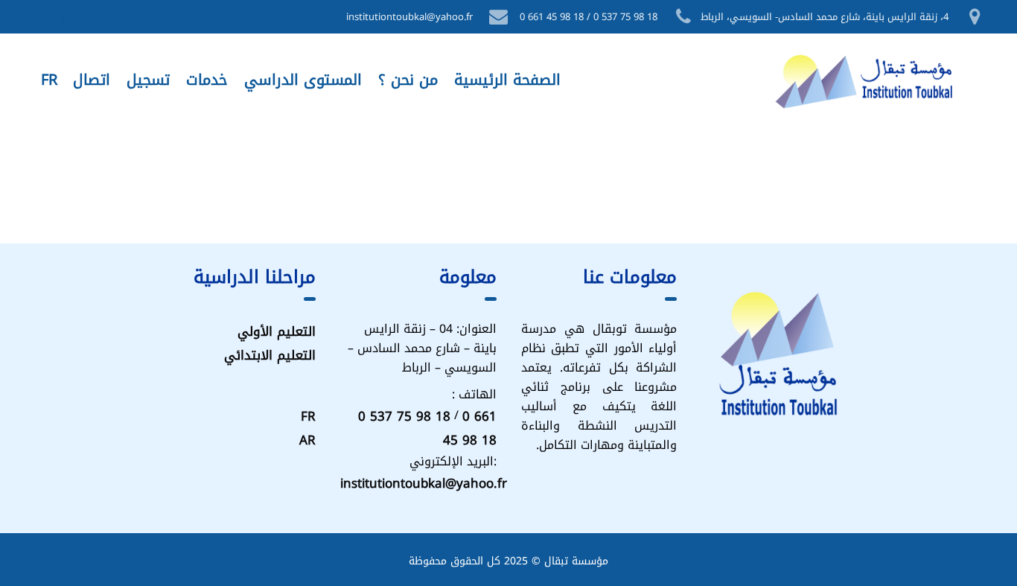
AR (307, 440)
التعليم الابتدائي (270, 355)
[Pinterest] (42, 17)
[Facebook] (127, 17)
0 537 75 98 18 (404, 416)
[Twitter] (99, 17)
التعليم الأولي (276, 331)
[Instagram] (71, 17)
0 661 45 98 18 (470, 428)
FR (308, 416)
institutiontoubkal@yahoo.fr (423, 483)
